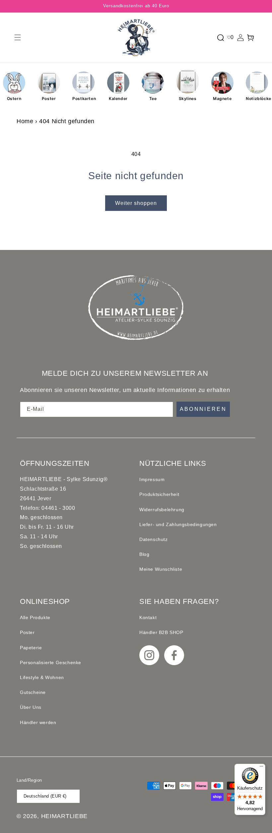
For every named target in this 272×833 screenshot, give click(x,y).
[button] (17, 37)
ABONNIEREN (203, 409)
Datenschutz (153, 539)
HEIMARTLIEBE (64, 816)
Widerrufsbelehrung (161, 509)
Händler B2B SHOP (161, 632)
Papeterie (31, 647)
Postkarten (83, 98)
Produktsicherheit (159, 494)
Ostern (14, 98)
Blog (144, 554)
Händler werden (38, 722)
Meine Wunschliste (160, 569)
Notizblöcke (257, 98)
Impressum (152, 479)
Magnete (222, 98)
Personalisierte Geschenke (50, 662)
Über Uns (30, 707)
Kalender (118, 98)
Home (25, 121)
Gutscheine (33, 692)
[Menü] (261, 768)
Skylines (188, 98)
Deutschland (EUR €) (45, 796)
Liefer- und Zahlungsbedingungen (178, 524)
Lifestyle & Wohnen (42, 677)
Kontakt (148, 617)
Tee (153, 98)
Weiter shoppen (136, 203)
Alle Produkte (35, 617)
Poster (49, 98)
